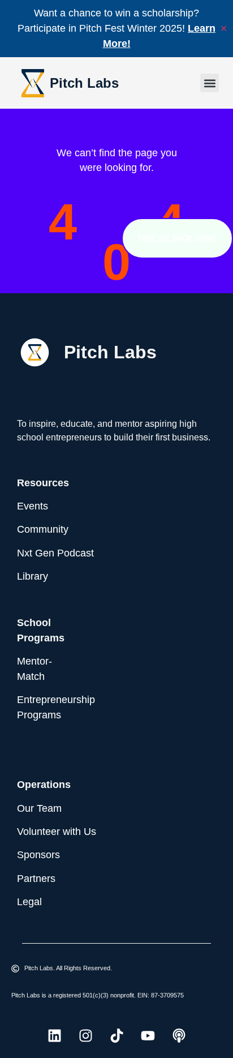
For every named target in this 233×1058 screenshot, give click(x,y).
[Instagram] (85, 1036)
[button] (209, 83)
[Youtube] (147, 1036)
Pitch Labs (84, 83)
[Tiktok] (116, 1036)
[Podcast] (179, 1036)
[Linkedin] (54, 1036)
